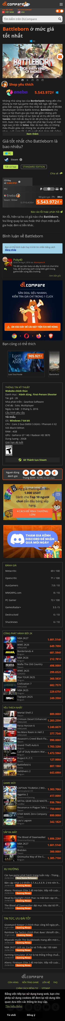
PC (9, 153)
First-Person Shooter (45, 394)
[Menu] (60, 4)
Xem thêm (32, 133)
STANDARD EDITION (34, 166)
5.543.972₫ (48, 202)
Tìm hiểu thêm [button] (13, 1006)
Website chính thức (16, 390)
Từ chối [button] (11, 1015)
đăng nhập (10, 249)
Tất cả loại (10, 166)
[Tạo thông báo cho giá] (60, 57)
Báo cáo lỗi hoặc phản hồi (45, 211)
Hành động (25, 394)
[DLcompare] (33, 976)
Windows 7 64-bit (20, 420)
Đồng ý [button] (31, 1015)
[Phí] (49, 189)
